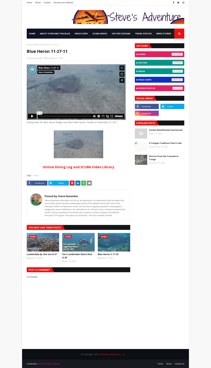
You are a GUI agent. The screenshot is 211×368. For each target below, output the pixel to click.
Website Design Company (48, 363)
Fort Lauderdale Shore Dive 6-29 (77, 256)
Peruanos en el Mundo (63, 2)
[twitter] (178, 2)
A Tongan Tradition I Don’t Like (165, 143)
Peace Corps (157, 79)
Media (157, 71)
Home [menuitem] (32, 33)
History (157, 62)
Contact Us (179, 363)
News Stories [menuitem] (163, 33)
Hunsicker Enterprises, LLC (112, 354)
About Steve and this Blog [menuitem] (55, 33)
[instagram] (183, 2)
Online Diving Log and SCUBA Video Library (78, 167)
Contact (47, 2)
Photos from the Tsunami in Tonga (163, 158)
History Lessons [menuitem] (121, 33)
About (38, 2)
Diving (36, 44)
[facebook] (173, 2)
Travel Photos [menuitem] (143, 33)
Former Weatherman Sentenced (165, 130)
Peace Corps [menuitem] (81, 33)
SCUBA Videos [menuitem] (100, 33)
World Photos (157, 88)
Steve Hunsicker (36, 58)
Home (29, 2)
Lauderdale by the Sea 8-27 (42, 254)
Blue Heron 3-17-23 (108, 254)
